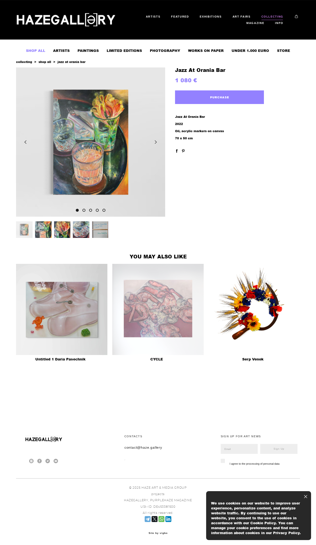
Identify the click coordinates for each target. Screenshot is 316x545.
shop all (45, 62)
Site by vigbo (158, 533)
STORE (283, 50)
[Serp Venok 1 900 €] (254, 309)
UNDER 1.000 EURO (250, 50)
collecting (24, 62)
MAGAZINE (255, 22)
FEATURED (180, 16)
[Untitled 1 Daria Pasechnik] (61, 309)
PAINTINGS (88, 50)
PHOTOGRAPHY (165, 50)
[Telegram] (148, 519)
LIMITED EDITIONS (124, 50)
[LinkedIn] (168, 519)
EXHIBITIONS (210, 16)
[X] (155, 519)
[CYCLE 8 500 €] (158, 309)
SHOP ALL (35, 50)
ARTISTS (153, 16)
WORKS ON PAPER (206, 50)
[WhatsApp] (161, 519)
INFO (279, 22)
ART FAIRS (242, 16)
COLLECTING (272, 16)
